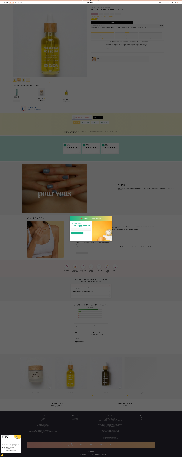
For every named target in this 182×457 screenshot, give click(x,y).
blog (15, 2)
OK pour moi (16, 452)
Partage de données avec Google (7, 448)
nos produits (6, 2)
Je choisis (5, 452)
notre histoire (20, 2)
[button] (2, 455)
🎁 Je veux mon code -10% (77, 232)
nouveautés (11, 2)
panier (176, 2)
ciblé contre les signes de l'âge (95, 0)
